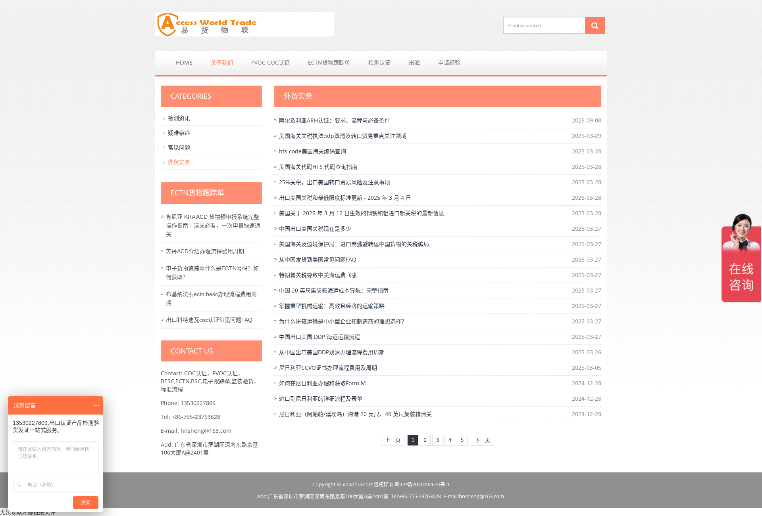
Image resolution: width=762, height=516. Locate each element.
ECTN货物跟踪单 (329, 62)
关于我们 (222, 62)
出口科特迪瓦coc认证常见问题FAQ (209, 320)
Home (184, 62)
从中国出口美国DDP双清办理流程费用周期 (332, 352)
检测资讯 (179, 118)
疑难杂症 (179, 132)
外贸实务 (179, 162)
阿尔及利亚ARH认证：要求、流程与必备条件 (334, 120)
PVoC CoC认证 (270, 62)
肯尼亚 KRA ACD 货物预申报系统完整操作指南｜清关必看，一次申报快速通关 (213, 225)
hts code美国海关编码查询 (312, 151)
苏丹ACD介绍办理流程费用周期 (205, 251)
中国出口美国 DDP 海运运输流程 (319, 336)
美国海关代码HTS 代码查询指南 (318, 166)
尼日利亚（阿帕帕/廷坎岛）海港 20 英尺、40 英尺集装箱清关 (355, 414)
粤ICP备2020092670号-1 (422, 484)
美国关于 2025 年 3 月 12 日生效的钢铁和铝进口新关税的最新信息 (361, 213)
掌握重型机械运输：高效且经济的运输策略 (332, 306)
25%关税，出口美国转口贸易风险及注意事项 (334, 182)
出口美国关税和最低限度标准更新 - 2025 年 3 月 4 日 (345, 197)
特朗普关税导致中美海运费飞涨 (318, 275)
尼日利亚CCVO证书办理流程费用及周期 (328, 367)
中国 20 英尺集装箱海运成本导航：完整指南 (334, 290)
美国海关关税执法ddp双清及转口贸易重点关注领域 (342, 136)
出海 (414, 62)
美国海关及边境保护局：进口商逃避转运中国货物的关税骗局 (354, 244)
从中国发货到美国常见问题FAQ (317, 259)
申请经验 (449, 62)
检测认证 (379, 62)
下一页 (482, 440)
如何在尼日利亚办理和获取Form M (322, 383)
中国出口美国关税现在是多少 (315, 228)
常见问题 (179, 147)
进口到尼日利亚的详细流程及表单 (320, 398)
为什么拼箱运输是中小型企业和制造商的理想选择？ (343, 321)
